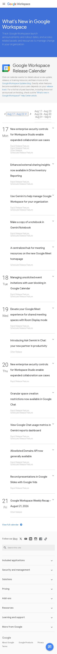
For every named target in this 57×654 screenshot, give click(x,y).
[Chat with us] (50, 647)
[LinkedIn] (30, 540)
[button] (4, 4)
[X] (20, 540)
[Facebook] (40, 540)
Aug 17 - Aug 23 (17, 114)
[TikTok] (45, 540)
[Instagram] (35, 540)
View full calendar (10, 524)
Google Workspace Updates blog (16, 83)
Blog (15, 538)
